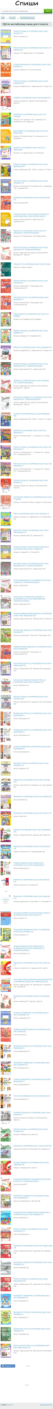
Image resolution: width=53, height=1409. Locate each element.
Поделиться (9, 1366)
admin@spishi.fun (46, 1405)
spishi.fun (9, 1405)
